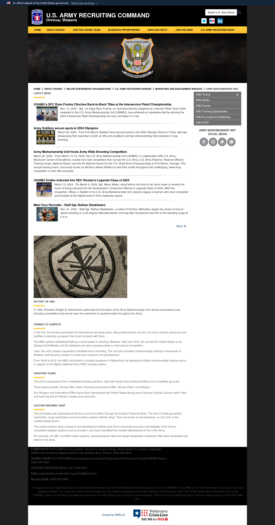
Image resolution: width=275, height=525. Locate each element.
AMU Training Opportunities (212, 111)
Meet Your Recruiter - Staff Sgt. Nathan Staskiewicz (70, 205)
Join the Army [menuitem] (184, 29)
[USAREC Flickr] (212, 20)
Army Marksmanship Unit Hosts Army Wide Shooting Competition (80, 151)
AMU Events (203, 105)
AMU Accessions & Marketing (213, 117)
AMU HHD (202, 122)
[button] (84, 3)
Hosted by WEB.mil (113, 515)
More (180, 226)
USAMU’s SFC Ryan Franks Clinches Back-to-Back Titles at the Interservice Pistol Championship (102, 104)
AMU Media (203, 100)
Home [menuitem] (37, 29)
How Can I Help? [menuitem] (158, 29)
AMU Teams (203, 94)
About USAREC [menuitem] (56, 29)
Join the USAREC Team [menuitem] (86, 29)
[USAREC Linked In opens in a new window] (220, 20)
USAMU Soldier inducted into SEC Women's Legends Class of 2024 (81, 180)
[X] (204, 20)
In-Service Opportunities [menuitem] (124, 29)
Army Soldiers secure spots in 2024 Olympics (66, 128)
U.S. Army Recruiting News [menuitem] (217, 29)
